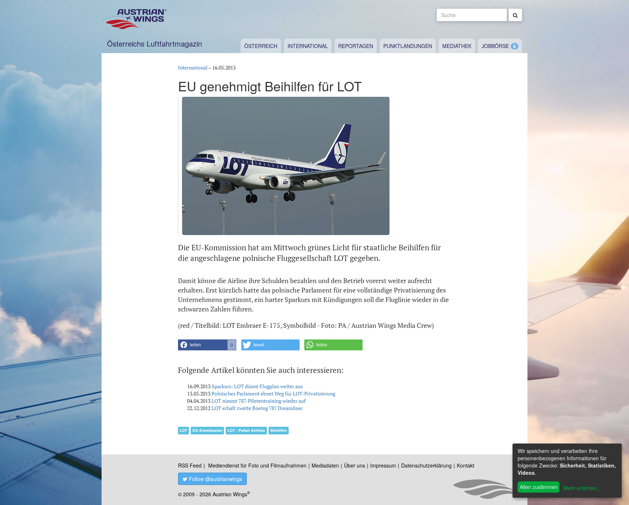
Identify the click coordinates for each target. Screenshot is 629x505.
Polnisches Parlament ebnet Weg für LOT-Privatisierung (273, 393)
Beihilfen (278, 430)
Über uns (354, 465)
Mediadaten (325, 465)
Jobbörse (495, 45)
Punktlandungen (407, 45)
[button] (207, 344)
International (308, 45)
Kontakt (465, 465)
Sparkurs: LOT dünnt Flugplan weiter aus (257, 386)
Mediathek (456, 45)
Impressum (383, 465)
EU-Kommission (207, 430)
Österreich (260, 45)
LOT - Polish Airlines (246, 430)
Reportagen (355, 45)
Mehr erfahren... (582, 488)
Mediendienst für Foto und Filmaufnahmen (257, 465)
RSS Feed (190, 465)
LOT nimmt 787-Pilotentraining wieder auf (258, 400)
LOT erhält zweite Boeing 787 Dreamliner (257, 408)
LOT (183, 430)
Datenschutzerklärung (426, 465)
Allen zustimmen (539, 486)
